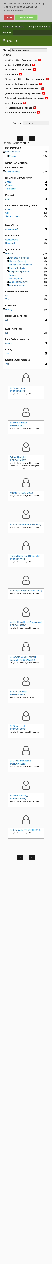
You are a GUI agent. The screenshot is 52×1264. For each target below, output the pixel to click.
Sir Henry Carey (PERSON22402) (26, 591)
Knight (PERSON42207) (21, 493)
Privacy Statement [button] (13, 10)
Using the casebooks (39, 26)
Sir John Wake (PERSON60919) (25, 830)
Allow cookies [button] (26, 17)
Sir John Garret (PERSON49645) (25, 524)
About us (6, 32)
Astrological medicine (13, 26)
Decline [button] (9, 17)
